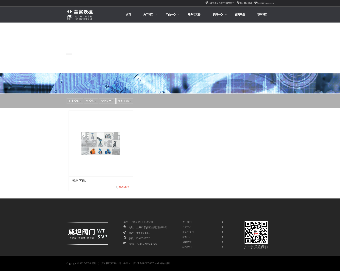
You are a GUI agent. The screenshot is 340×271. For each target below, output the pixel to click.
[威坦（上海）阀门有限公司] (82, 15)
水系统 (90, 100)
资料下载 (123, 100)
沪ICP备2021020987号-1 (146, 263)
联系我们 (262, 14)
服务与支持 (194, 14)
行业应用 (106, 100)
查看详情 (124, 187)
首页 (128, 14)
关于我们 (148, 14)
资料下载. (79, 180)
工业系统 (73, 100)
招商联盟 (240, 14)
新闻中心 (218, 14)
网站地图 (165, 263)
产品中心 (171, 14)
